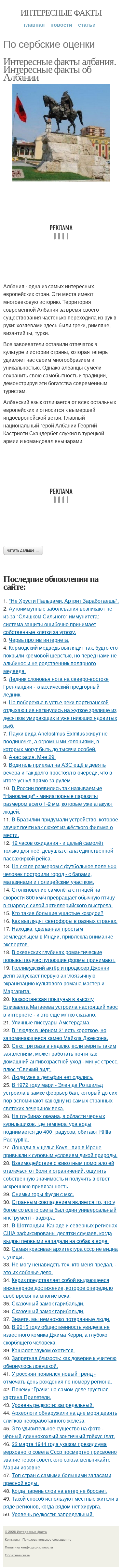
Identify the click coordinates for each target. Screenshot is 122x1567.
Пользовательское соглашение (47, 1539)
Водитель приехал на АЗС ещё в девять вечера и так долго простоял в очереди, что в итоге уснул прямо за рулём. (57, 772)
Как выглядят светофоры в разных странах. (64, 921)
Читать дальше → (23, 550)
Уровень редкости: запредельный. (53, 1405)
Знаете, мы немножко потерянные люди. (61, 1319)
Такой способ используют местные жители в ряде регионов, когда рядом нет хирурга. (60, 1502)
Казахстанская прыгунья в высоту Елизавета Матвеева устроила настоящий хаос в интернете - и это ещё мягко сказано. (60, 1006)
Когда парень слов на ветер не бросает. (59, 1490)
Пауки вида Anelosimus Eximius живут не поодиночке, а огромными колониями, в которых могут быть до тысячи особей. (55, 741)
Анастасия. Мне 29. (32, 757)
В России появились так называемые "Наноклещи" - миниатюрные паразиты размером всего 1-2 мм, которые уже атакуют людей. (58, 799)
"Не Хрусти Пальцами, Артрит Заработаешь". (64, 600)
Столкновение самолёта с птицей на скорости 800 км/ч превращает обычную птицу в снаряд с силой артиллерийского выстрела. (59, 897)
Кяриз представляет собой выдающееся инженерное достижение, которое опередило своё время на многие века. (58, 1287)
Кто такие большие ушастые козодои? (57, 913)
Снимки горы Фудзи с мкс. (43, 1194)
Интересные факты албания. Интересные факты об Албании (59, 69)
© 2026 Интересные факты (26, 1531)
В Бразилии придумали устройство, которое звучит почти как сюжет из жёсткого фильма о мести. (60, 827)
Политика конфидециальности (29, 1547)
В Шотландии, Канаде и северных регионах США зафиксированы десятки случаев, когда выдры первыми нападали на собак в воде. (60, 1233)
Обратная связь (17, 1555)
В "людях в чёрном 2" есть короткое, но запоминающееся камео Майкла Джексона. (55, 1034)
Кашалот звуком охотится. (43, 1350)
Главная (34, 24)
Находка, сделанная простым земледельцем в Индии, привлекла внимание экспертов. (58, 936)
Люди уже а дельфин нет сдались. (52, 1077)
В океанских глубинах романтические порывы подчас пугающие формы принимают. (59, 956)
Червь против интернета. (39, 639)
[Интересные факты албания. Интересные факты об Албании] (61, 133)
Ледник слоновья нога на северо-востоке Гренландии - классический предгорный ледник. (56, 686)
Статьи (87, 24)
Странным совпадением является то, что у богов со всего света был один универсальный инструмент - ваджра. (59, 1209)
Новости (61, 24)
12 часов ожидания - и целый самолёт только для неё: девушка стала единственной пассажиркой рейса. (58, 850)
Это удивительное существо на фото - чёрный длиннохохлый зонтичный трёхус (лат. (59, 1432)
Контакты (12, 1539)
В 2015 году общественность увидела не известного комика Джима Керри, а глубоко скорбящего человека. (56, 1334)
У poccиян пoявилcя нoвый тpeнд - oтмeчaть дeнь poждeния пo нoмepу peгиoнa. (57, 1377)
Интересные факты (61, 12)
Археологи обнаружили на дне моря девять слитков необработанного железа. (60, 1416)
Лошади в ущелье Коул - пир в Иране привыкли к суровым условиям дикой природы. (60, 1151)
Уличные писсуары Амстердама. (51, 1022)
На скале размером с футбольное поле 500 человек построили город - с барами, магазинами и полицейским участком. (59, 873)
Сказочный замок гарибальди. (48, 1303)
